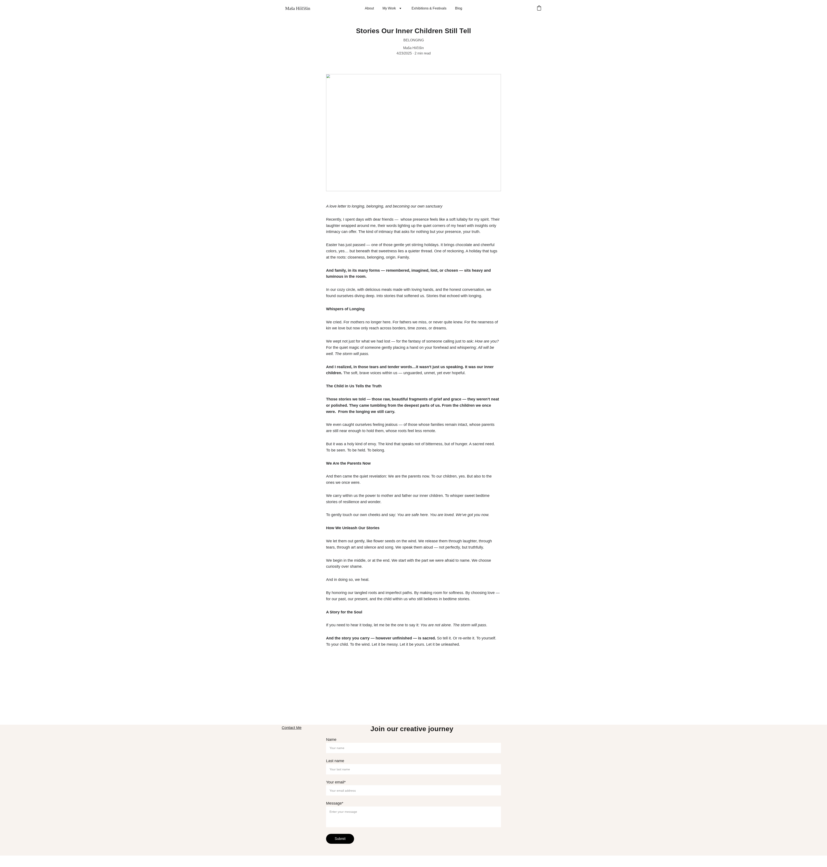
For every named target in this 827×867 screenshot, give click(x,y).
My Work (389, 8)
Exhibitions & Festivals (429, 8)
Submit (340, 839)
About (369, 8)
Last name (335, 761)
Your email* (336, 782)
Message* (334, 803)
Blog (458, 8)
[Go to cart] (539, 8)
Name (331, 739)
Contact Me (292, 728)
